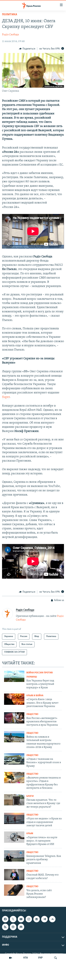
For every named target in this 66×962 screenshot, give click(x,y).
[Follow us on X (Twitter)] (13, 919)
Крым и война (34, 695)
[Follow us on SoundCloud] (52, 919)
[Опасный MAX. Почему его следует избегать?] (14, 874)
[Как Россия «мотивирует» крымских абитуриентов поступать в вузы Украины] (14, 717)
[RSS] (5, 927)
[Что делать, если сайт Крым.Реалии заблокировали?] (14, 890)
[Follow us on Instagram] (29, 919)
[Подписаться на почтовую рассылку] (21, 927)
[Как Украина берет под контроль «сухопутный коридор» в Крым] (14, 676)
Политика (9, 14)
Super (6, 397)
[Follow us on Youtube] (21, 919)
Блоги (30, 796)
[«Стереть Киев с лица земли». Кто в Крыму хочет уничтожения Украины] (14, 699)
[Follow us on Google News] (36, 919)
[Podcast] (13, 927)
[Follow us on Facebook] (5, 919)
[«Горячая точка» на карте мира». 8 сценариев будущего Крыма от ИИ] (14, 837)
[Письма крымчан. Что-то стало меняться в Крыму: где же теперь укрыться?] (14, 799)
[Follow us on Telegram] (44, 919)
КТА (25, 957)
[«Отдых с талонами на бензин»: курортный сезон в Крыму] (14, 759)
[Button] (27, 49)
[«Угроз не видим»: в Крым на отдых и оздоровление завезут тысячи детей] (14, 818)
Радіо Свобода (10, 34)
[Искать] (55, 958)
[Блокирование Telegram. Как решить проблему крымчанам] (14, 856)
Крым (29, 833)
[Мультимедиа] (10, 958)
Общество (32, 714)
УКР (40, 957)
